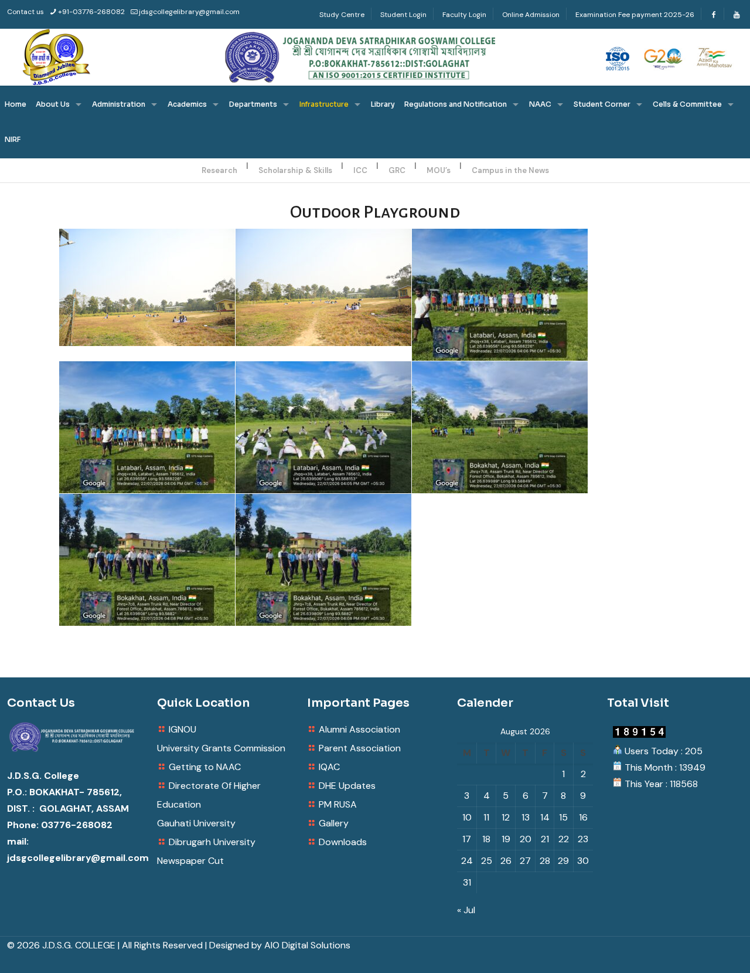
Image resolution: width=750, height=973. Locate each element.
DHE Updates (347, 785)
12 (506, 817)
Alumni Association (359, 729)
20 (525, 839)
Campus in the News (510, 170)
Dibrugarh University (212, 842)
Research (219, 170)
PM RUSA (338, 804)
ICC (360, 170)
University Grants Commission (221, 748)
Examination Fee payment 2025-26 (634, 14)
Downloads (343, 842)
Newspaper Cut (190, 861)
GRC (396, 170)
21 (545, 839)
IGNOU (182, 729)
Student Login (403, 14)
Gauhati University (196, 823)
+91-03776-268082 (91, 11)
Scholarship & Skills (295, 170)
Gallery (334, 823)
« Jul (466, 910)
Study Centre (341, 14)
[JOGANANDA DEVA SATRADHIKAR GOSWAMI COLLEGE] (375, 57)
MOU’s (439, 170)
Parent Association (360, 748)
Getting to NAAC (205, 767)
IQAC (329, 767)
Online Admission (531, 14)
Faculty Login (464, 14)
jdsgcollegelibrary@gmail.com (189, 11)
